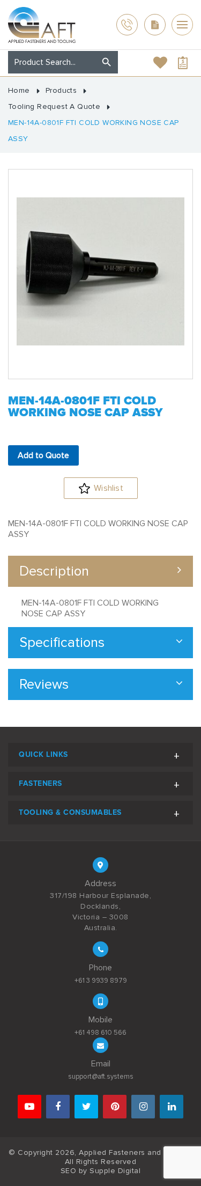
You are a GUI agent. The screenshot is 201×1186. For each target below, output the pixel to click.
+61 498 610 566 (100, 1032)
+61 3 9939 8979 (101, 980)
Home (19, 90)
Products (61, 90)
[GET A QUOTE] (155, 24)
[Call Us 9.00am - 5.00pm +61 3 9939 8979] (127, 24)
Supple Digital (115, 1170)
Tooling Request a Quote (54, 107)
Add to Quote (43, 455)
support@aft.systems (100, 1076)
